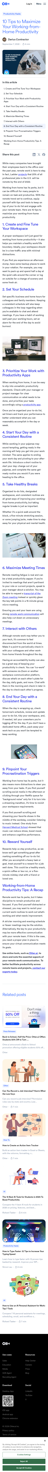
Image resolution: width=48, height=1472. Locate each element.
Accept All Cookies (23, 1468)
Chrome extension (10, 1418)
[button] (41, 4)
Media (5, 1369)
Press (27, 1369)
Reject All (24, 1461)
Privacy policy (8, 1430)
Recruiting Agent (9, 1377)
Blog (27, 1373)
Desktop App (8, 1391)
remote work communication (24, 614)
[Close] (45, 1441)
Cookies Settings (24, 1455)
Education (6, 1365)
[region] (24, 1454)
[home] (5, 3)
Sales (4, 1360)
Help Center (30, 1360)
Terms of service (9, 1434)
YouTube (28, 1395)
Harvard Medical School (15, 827)
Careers (28, 1365)
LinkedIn (28, 1391)
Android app (7, 1414)
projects (22, 174)
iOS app (5, 1410)
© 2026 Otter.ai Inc (10, 1426)
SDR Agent (7, 1373)
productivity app (32, 405)
